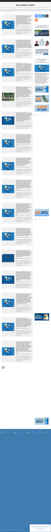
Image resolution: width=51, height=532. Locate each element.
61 (15, 367)
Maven (18, 50)
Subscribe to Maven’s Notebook (40, 528)
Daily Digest (22, 50)
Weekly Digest (22, 122)
